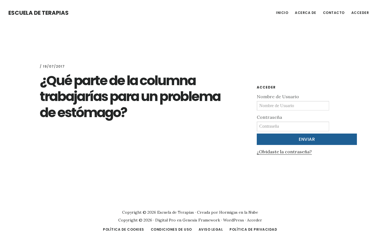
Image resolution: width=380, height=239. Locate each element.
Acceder (254, 220)
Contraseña (269, 117)
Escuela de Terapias (38, 13)
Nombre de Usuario (278, 96)
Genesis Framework (201, 220)
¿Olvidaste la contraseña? (284, 151)
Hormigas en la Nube (238, 212)
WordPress (233, 220)
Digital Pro (165, 220)
